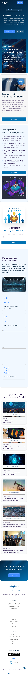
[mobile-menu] (25, 3)
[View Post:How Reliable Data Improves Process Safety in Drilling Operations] (14, 409)
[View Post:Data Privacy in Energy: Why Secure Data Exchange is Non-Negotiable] (14, 461)
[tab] (23, 65)
